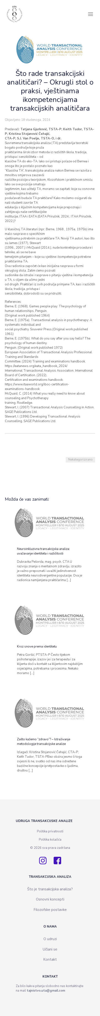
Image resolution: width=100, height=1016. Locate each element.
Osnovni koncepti (50, 899)
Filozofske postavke (50, 909)
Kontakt (50, 959)
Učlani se (50, 949)
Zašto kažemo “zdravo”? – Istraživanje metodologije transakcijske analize (43, 741)
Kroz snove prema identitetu (37, 646)
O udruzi (50, 939)
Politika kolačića (50, 839)
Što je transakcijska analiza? (50, 889)
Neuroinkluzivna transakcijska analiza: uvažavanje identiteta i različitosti (43, 551)
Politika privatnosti (50, 831)
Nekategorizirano (80, 459)
